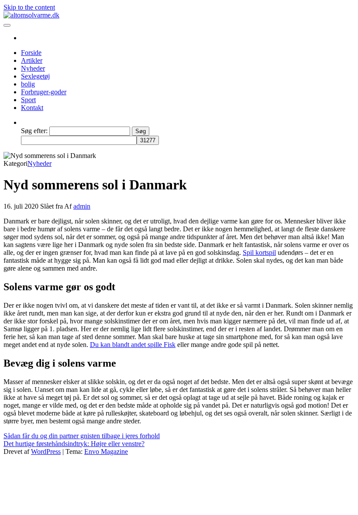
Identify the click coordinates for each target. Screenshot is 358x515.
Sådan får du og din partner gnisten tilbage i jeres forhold (81, 435)
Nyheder (33, 68)
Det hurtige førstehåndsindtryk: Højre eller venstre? (74, 443)
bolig (28, 84)
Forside (31, 52)
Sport (28, 99)
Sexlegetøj (35, 76)
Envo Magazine (106, 451)
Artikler (31, 60)
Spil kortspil (259, 252)
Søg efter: (34, 130)
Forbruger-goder (43, 92)
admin (81, 206)
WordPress (46, 451)
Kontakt (32, 107)
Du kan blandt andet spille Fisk (133, 344)
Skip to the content (29, 7)
